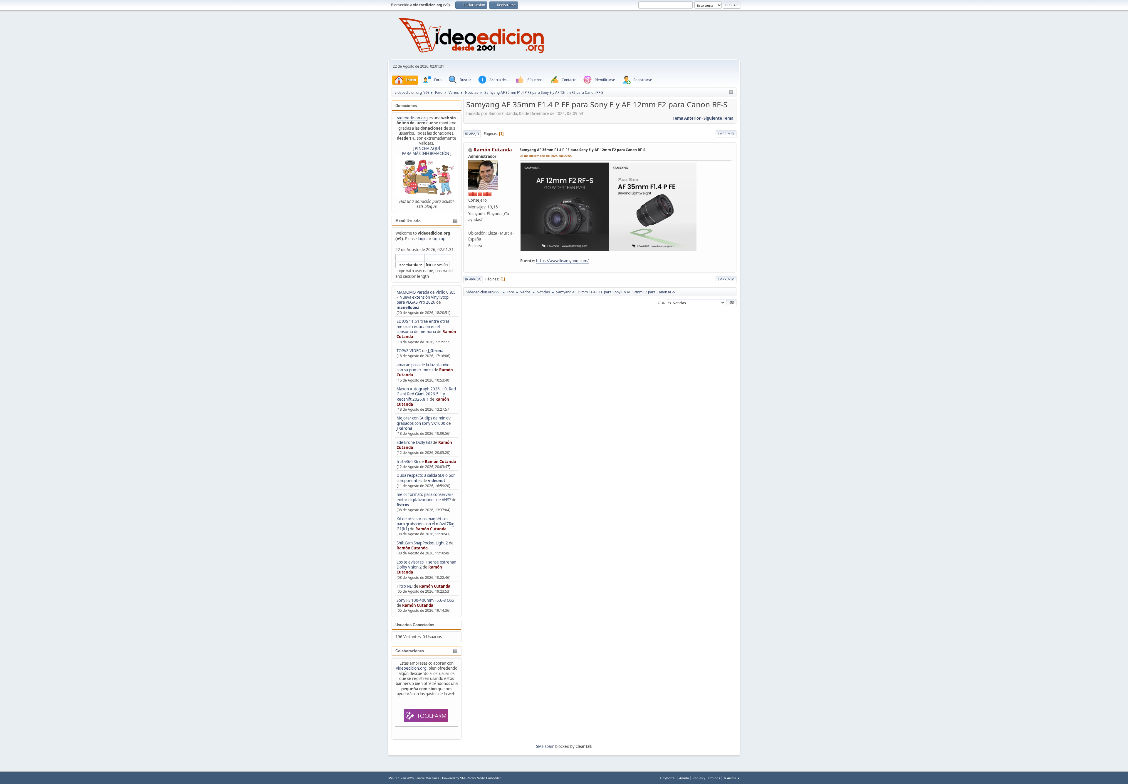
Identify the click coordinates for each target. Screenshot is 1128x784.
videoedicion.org (412, 118)
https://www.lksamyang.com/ (562, 260)
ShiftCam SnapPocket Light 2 (422, 543)
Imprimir (726, 133)
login (422, 238)
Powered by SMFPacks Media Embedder (471, 778)
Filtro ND (405, 586)
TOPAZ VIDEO (409, 350)
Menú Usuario (408, 221)
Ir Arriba (473, 279)
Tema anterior (687, 118)
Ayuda (684, 778)
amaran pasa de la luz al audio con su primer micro (423, 367)
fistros (403, 504)
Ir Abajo (472, 133)
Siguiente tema (718, 118)
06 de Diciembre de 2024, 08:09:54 (546, 155)
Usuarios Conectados (414, 625)
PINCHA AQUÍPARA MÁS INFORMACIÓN (425, 151)
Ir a (661, 302)
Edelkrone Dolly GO (414, 442)
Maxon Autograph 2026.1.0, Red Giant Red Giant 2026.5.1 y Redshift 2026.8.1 (426, 394)
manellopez (408, 307)
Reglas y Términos (706, 778)
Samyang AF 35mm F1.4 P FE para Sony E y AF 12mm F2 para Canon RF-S (582, 149)
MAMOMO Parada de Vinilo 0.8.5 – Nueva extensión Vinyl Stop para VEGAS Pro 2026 (426, 297)
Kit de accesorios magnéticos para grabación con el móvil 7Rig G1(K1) (425, 524)
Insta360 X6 (407, 461)
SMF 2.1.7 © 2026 (401, 778)
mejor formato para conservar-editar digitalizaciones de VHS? (425, 497)
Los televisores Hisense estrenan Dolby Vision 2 (426, 564)
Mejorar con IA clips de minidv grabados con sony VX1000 (424, 420)
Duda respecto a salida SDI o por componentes (426, 478)
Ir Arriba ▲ (732, 778)
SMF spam (545, 746)
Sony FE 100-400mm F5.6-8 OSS (425, 600)
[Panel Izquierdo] (730, 92)
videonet (436, 480)
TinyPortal (667, 778)
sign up (438, 238)
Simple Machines (427, 778)
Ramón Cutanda (440, 461)
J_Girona (436, 350)
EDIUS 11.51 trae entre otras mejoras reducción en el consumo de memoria (423, 326)
